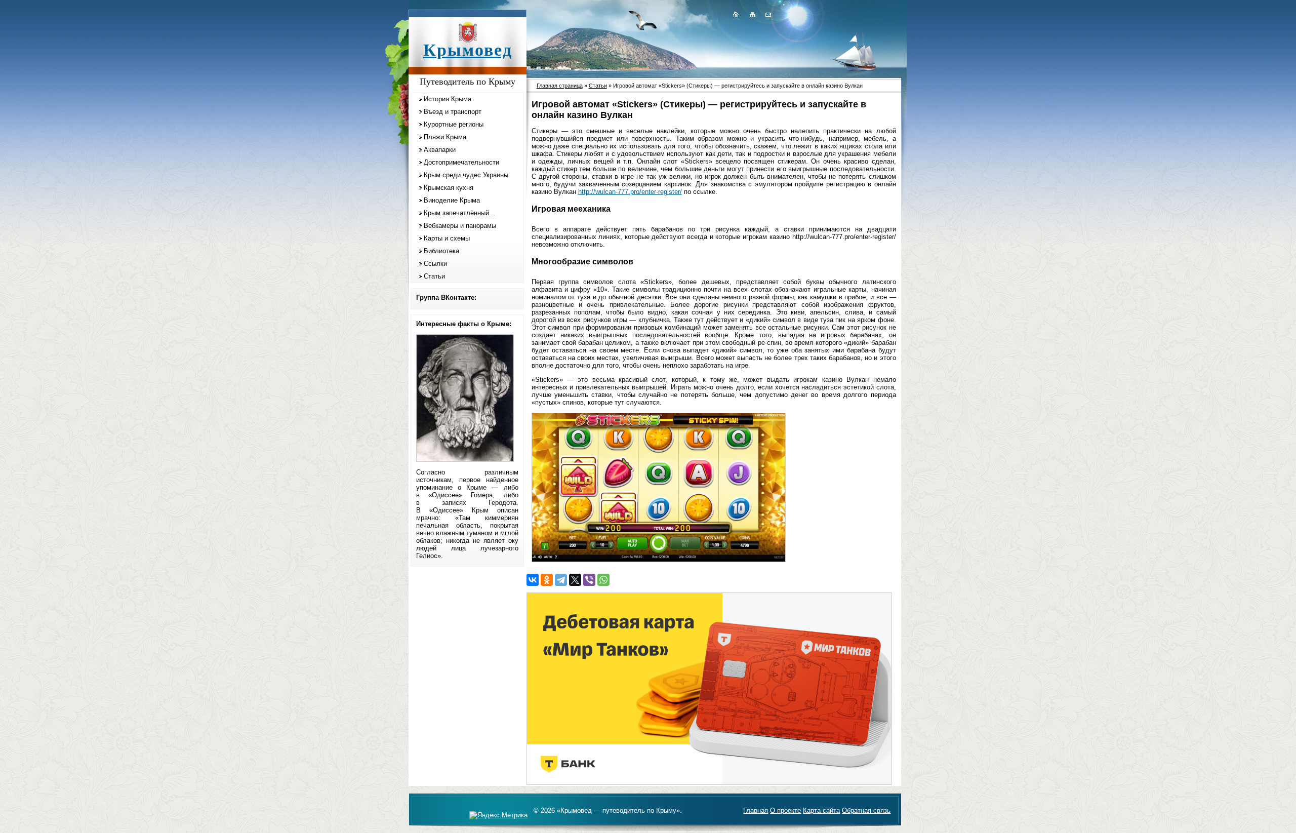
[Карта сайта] (752, 14)
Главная (755, 810)
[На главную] (736, 14)
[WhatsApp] (603, 580)
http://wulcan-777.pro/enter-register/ (630, 191)
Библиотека (441, 251)
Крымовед (467, 50)
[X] (575, 580)
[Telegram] (561, 580)
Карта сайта (821, 810)
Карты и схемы (447, 238)
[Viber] (589, 580)
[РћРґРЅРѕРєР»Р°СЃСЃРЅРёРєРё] (547, 580)
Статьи (434, 276)
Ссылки (435, 263)
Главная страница (560, 86)
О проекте (785, 810)
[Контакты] (767, 14)
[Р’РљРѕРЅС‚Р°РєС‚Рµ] (532, 580)
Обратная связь (866, 810)
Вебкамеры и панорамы (460, 225)
